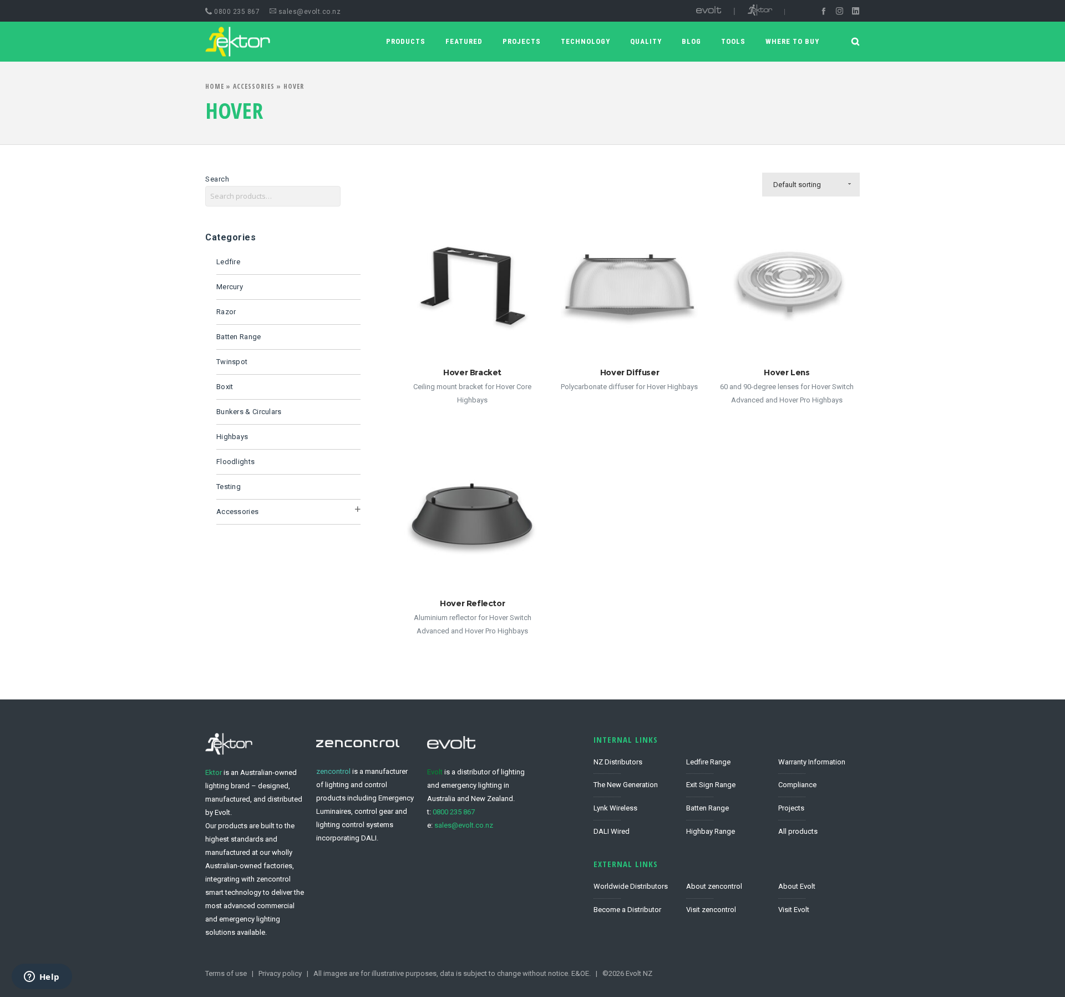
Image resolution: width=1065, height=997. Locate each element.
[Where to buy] (634, 907)
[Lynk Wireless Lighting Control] (634, 808)
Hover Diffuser (629, 372)
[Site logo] (228, 42)
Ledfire (228, 262)
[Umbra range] (727, 808)
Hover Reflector (472, 603)
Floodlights (235, 461)
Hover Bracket (472, 372)
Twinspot (231, 361)
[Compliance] (819, 785)
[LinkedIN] (856, 11)
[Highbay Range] (727, 829)
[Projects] (819, 808)
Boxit (225, 386)
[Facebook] (823, 11)
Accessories (254, 86)
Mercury (229, 287)
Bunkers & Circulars (249, 411)
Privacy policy (280, 973)
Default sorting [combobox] (797, 184)
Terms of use (226, 973)
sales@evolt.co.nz (308, 12)
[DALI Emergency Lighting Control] (634, 829)
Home (214, 86)
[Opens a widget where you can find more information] (41, 977)
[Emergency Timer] (819, 765)
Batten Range (238, 337)
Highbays (232, 436)
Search (217, 179)
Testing (228, 486)
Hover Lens (786, 372)
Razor (226, 312)
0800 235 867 (454, 812)
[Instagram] (839, 11)
